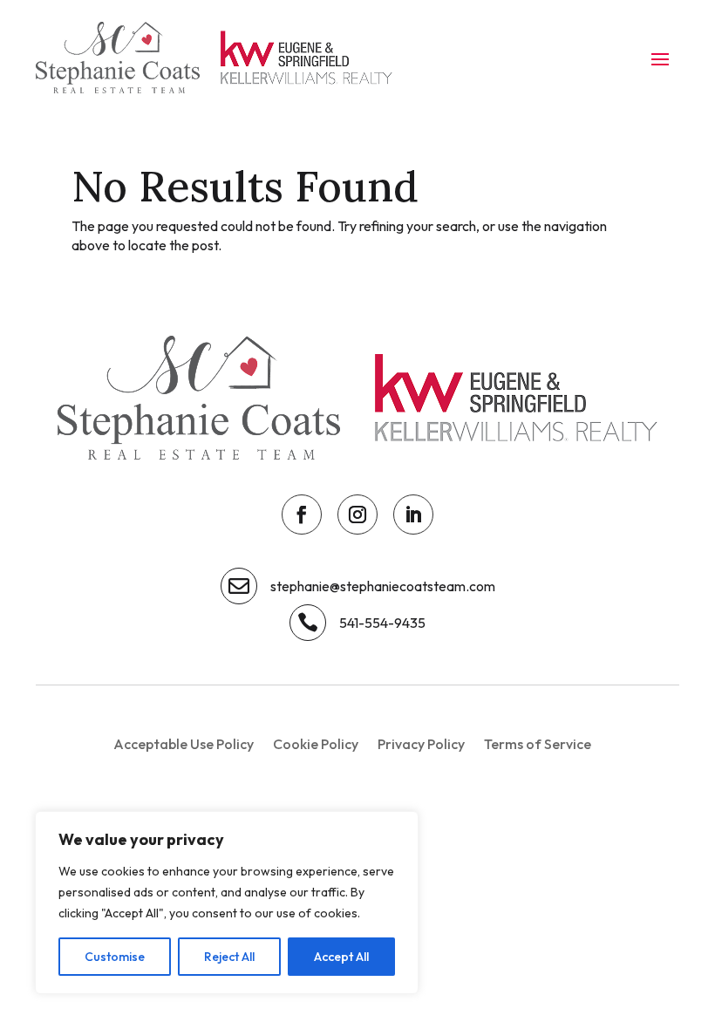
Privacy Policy (421, 745)
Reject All (229, 956)
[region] (227, 902)
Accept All (341, 956)
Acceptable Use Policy (183, 745)
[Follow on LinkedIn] (413, 514)
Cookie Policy (315, 745)
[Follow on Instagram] (357, 514)
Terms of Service (537, 745)
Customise (115, 956)
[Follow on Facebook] (302, 514)
